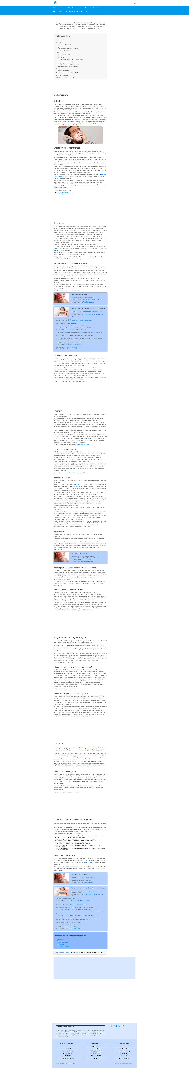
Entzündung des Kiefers (80, 381)
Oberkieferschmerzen (63, 944)
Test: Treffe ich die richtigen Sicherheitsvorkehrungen (80, 335)
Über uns (115, 1063)
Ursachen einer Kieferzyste (63, 44)
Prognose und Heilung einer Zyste (65, 63)
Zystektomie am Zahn (82, 444)
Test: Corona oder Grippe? (73, 348)
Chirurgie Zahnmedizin (86, 7)
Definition (58, 42)
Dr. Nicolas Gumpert (64, 952)
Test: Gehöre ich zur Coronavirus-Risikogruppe (78, 329)
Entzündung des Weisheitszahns (65, 194)
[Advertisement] (80, 85)
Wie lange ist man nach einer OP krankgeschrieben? (70, 59)
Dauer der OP (61, 57)
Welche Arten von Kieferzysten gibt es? (67, 73)
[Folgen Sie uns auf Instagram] (123, 1026)
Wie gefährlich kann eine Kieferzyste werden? (69, 64)
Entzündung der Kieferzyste (64, 50)
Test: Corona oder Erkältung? (74, 344)
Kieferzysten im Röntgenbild (64, 70)
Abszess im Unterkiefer (63, 946)
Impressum (129, 1063)
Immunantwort (64, 187)
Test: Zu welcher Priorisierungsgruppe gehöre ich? (79, 320)
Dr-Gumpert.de (56, 7)
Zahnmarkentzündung (95, 765)
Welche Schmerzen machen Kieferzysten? (68, 48)
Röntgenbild (88, 749)
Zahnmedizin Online (66, 7)
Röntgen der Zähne (74, 792)
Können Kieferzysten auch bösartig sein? (68, 66)
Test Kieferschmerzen (88, 302)
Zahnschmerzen (75, 291)
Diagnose (58, 69)
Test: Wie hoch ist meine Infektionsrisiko (77, 340)
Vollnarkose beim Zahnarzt (80, 473)
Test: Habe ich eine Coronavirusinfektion (77, 325)
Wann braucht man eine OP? (64, 54)
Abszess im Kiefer (59, 250)
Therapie (58, 52)
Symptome (59, 47)
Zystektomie (76, 484)
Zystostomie (97, 513)
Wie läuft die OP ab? (62, 56)
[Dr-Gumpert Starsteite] (55, 3)
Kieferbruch (73, 689)
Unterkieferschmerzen (63, 942)
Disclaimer (122, 1063)
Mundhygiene (88, 862)
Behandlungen (75, 7)
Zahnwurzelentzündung (62, 192)
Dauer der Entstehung (62, 75)
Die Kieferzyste (60, 40)
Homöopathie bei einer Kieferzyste (66, 61)
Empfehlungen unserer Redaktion (65, 77)
